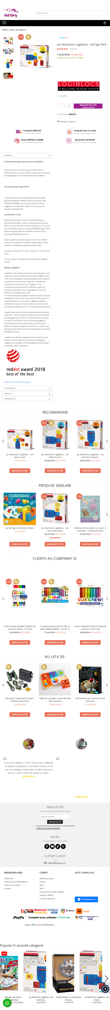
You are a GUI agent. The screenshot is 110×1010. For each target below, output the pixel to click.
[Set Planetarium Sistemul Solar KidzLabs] (90, 679)
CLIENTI (44, 872)
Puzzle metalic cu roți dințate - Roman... (69, 998)
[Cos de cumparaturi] (105, 23)
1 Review (73, 48)
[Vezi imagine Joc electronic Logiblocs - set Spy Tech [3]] (8, 76)
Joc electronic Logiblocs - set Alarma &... (41, 998)
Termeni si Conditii (12, 885)
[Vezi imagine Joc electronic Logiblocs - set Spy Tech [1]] (8, 51)
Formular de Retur (47, 898)
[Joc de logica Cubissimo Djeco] (20, 509)
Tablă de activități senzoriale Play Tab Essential (55, 699)
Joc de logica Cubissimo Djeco (20, 528)
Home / (6, 29)
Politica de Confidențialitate (48, 828)
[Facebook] (46, 846)
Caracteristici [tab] (9, 388)
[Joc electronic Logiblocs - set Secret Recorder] (55, 509)
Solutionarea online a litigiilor (52, 892)
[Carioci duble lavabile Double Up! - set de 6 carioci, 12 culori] (20, 594)
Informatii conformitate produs (17, 382)
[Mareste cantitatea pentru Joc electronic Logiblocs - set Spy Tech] (69, 106)
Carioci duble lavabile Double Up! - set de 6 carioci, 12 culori (20, 627)
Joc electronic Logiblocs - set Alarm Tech (19, 456)
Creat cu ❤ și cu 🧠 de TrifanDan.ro (40, 924)
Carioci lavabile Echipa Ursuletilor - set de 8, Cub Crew (90, 627)
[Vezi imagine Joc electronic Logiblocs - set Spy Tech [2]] (8, 64)
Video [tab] (8, 393)
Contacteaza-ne (88, 899)
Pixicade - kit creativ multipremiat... (13, 998)
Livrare (42, 881)
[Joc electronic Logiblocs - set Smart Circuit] (55, 435)
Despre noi (8, 878)
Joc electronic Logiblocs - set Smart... (97, 998)
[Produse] (4, 23)
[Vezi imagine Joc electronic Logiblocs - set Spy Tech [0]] (8, 39)
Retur (42, 885)
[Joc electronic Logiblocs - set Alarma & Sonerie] (90, 435)
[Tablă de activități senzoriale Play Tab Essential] (55, 679)
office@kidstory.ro (56, 863)
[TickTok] (57, 846)
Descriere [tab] (8, 155)
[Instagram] (63, 846)
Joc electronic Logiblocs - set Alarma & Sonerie (90, 456)
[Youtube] (52, 846)
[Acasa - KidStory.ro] (16, 13)
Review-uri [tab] (10, 398)
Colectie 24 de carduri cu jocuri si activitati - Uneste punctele (90, 529)
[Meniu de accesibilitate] (105, 989)
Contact (7, 888)
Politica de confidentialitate (16, 881)
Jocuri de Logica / (18, 29)
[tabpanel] (34, 51)
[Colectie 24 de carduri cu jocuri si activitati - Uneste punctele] (90, 509)
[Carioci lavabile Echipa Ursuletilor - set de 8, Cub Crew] (90, 594)
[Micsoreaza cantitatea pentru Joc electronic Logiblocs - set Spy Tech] (59, 106)
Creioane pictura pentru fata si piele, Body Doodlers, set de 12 (55, 627)
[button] (3, 978)
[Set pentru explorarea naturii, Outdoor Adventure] (20, 679)
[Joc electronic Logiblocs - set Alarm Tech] (20, 435)
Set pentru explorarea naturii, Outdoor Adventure (19, 699)
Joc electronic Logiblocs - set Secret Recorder (55, 529)
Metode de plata (47, 878)
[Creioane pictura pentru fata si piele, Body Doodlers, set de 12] (55, 594)
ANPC (42, 888)
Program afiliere (46, 895)
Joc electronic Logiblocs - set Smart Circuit (55, 456)
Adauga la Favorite (67, 121)
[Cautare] (105, 13)
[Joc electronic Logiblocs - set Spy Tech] (34, 51)
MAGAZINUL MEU (13, 872)
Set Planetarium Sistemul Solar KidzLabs (90, 699)
